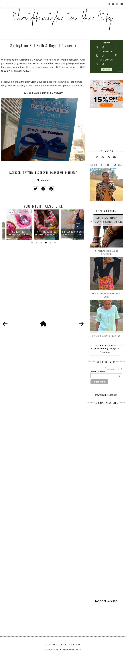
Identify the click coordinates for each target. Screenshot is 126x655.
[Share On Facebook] (43, 188)
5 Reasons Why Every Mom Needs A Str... (70, 233)
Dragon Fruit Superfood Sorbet (16, 233)
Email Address (105, 371)
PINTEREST (71, 173)
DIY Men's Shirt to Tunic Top (106, 336)
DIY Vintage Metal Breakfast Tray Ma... (43, 233)
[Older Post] (81, 324)
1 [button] (31, 242)
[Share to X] (35, 188)
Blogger (113, 395)
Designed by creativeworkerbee (63, 649)
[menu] (7, 4)
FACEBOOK (15, 173)
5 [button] (50, 242)
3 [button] (40, 242)
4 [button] (45, 242)
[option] (16, 225)
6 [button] (54, 242)
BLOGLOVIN (41, 173)
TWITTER (28, 173)
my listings (110, 348)
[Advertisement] (43, 288)
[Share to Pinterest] (51, 188)
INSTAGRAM (56, 173)
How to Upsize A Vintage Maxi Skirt (106, 295)
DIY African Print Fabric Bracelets (106, 252)
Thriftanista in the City (59, 644)
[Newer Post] (5, 324)
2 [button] (36, 242)
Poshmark (105, 352)
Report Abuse (106, 601)
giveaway (45, 180)
